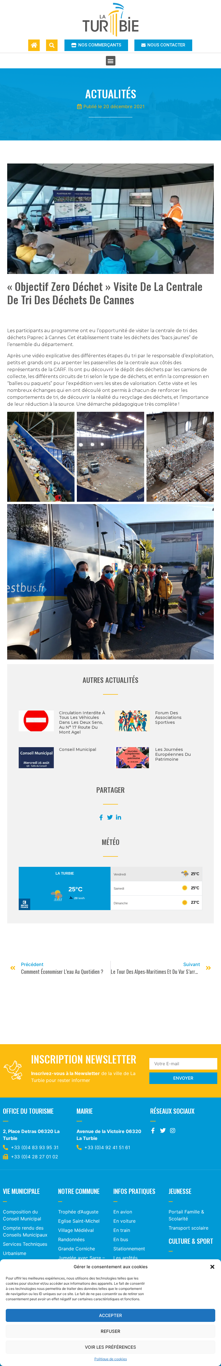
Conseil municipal (77, 749)
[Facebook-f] (153, 1131)
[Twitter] (163, 1131)
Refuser (110, 1331)
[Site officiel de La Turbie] (111, 20)
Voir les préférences (110, 1347)
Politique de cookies (110, 1359)
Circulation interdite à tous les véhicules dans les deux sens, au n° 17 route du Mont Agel (82, 722)
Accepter (110, 1315)
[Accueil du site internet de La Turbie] (34, 45)
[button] (212, 1267)
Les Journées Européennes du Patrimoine (173, 754)
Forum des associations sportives (168, 717)
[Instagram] (173, 1131)
